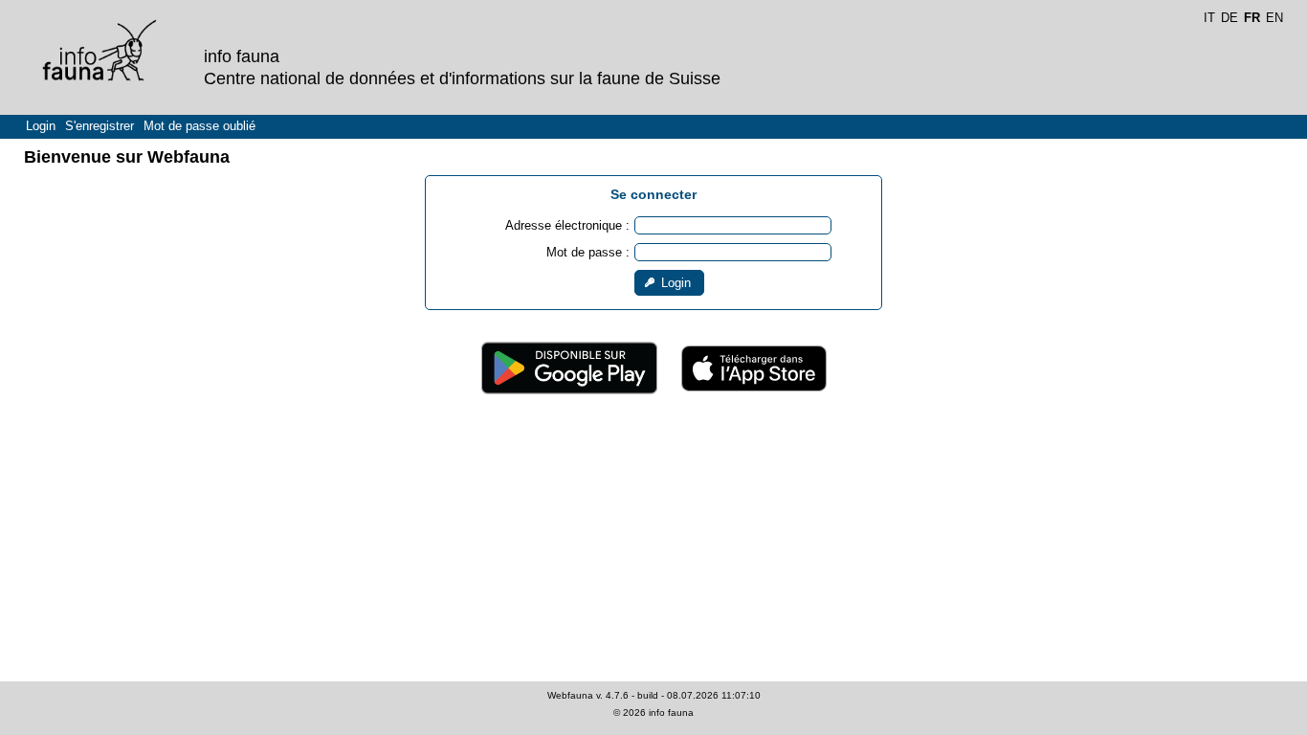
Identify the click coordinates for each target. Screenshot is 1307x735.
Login (40, 126)
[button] (669, 283)
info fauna (671, 712)
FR (1252, 17)
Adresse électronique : (567, 225)
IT (1209, 17)
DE (1229, 17)
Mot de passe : (588, 252)
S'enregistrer (99, 126)
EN (1274, 17)
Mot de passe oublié (199, 126)
